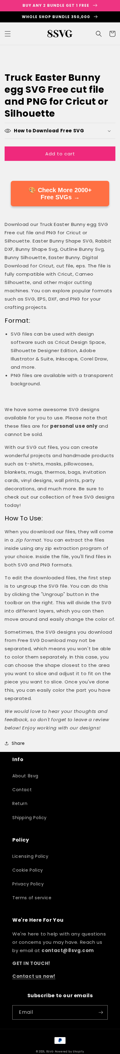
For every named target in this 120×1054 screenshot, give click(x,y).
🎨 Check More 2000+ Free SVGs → (60, 193)
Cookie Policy (27, 870)
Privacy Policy (28, 884)
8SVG (50, 1051)
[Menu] (7, 34)
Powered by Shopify (69, 1051)
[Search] (99, 34)
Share (18, 743)
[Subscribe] (100, 1012)
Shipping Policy (29, 818)
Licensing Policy (30, 856)
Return (20, 803)
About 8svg (25, 776)
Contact (22, 790)
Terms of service (32, 898)
